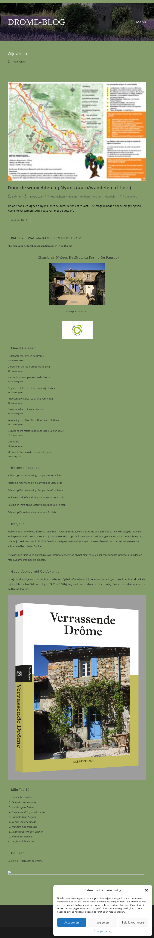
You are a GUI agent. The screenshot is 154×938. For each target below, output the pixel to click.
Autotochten (57, 196)
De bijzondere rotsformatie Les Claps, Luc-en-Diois (35, 430)
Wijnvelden (20, 61)
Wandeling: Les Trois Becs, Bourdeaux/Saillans (33, 420)
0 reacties (131, 196)
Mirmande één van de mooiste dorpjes (29, 452)
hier (26, 589)
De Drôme (13, 441)
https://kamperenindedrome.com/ (27, 559)
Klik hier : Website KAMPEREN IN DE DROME (47, 238)
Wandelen (110, 196)
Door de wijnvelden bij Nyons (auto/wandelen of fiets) (69, 187)
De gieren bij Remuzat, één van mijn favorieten (33, 388)
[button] (146, 890)
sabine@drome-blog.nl (35, 584)
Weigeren (103, 922)
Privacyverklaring (103, 931)
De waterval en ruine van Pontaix (26, 409)
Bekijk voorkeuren (134, 922)
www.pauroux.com (76, 311)
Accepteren (71, 922)
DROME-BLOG (36, 22)
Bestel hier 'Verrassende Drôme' (25, 861)
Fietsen (72, 196)
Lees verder (20, 220)
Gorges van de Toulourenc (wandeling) (29, 366)
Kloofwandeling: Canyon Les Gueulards (41, 475)
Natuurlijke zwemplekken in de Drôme (29, 377)
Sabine (16, 196)
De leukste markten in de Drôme (26, 356)
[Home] (9, 61)
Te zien (97, 196)
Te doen (85, 196)
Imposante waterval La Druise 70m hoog (30, 398)
